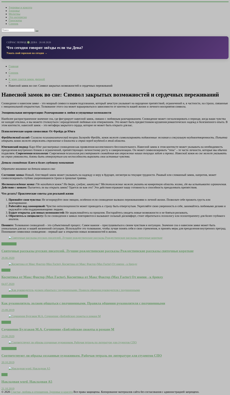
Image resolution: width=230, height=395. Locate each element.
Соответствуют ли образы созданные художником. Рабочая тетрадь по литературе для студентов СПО (81, 355)
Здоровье (14, 10)
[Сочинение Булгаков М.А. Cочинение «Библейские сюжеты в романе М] (55, 316)
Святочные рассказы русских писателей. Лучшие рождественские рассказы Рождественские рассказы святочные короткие (97, 251)
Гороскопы (15, 20)
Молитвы (14, 13)
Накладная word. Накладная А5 (26, 381)
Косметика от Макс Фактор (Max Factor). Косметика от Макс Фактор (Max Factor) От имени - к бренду (82, 277)
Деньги (5, 270)
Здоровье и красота (20, 7)
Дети (4, 374)
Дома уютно (9, 243)
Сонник (13, 23)
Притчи (6, 322)
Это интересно (18, 17)
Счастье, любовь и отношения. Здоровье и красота (42, 391)
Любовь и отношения (14, 296)
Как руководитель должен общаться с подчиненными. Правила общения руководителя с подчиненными (83, 303)
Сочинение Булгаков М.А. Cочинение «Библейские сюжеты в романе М (57, 329)
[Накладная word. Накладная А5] (29, 368)
